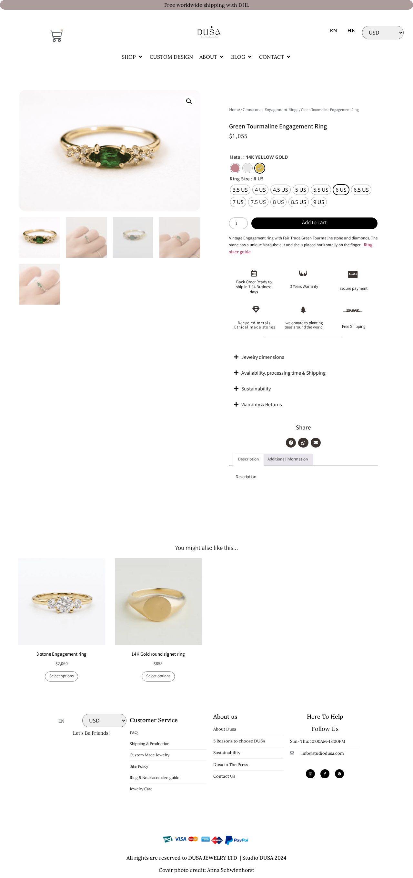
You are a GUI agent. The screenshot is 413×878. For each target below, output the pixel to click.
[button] (132, 56)
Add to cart (314, 223)
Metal (236, 158)
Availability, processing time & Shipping (283, 373)
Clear (233, 212)
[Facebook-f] (324, 773)
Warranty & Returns (261, 405)
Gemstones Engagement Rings (270, 109)
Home (234, 109)
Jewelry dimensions (262, 357)
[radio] (235, 168)
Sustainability (256, 389)
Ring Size (240, 179)
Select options (61, 676)
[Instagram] (310, 773)
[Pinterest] (339, 773)
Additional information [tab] (287, 460)
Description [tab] (248, 460)
